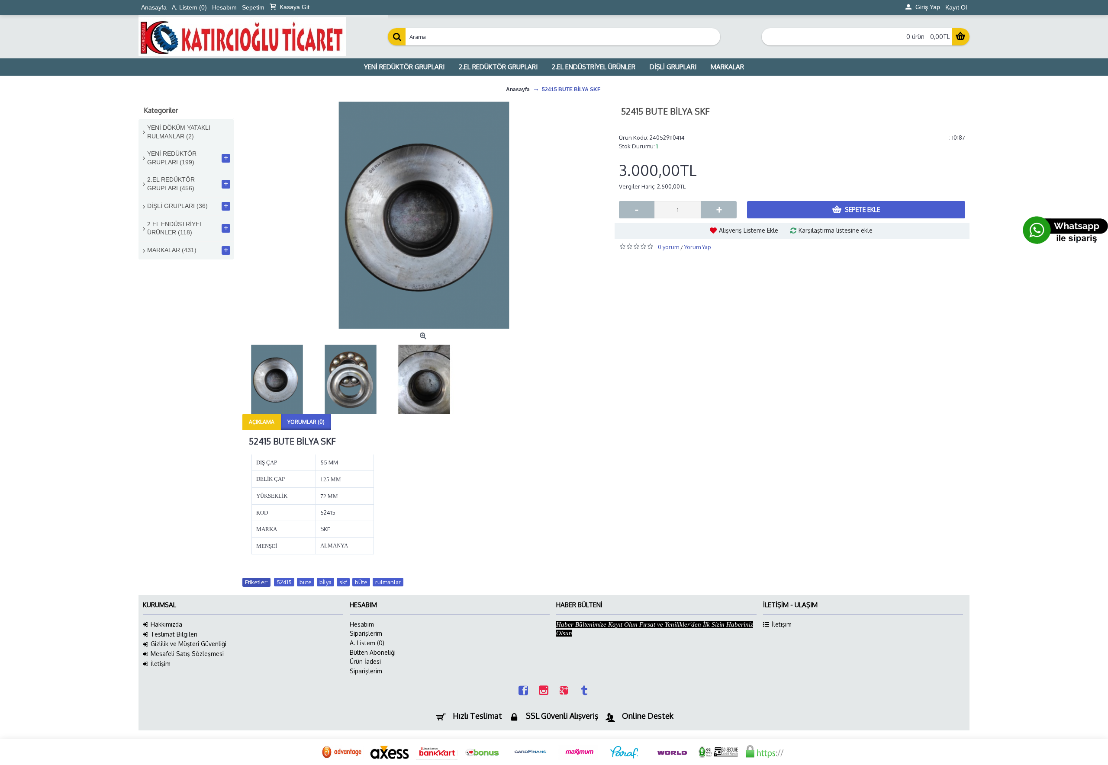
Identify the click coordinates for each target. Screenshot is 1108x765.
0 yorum (668, 246)
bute (306, 582)
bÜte (361, 582)
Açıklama (261, 422)
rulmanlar (388, 582)
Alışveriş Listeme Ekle (748, 230)
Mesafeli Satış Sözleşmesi (187, 653)
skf (343, 582)
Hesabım (362, 624)
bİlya (325, 582)
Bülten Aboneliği (373, 652)
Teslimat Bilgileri (174, 634)
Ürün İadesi (365, 661)
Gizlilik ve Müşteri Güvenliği (188, 643)
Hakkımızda (166, 624)
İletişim (161, 663)
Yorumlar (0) (306, 422)
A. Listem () (367, 643)
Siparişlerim (366, 633)
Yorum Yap (697, 246)
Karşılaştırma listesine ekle (836, 230)
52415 (284, 582)
